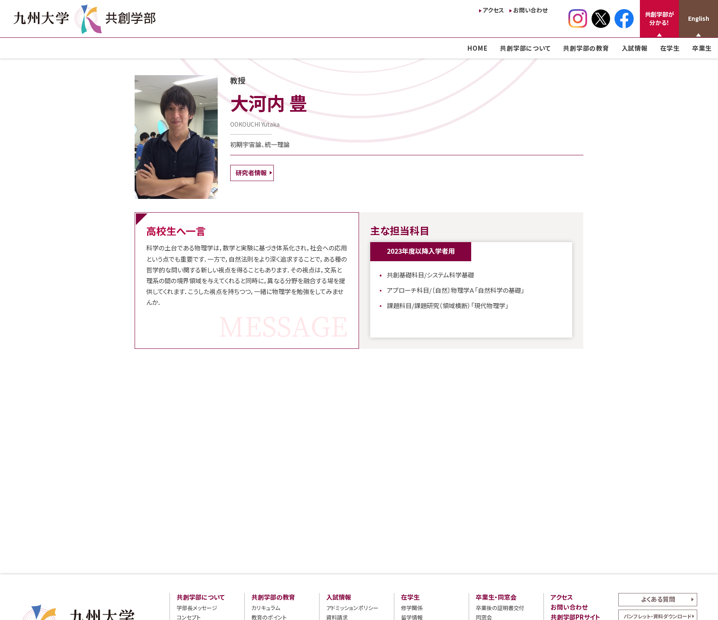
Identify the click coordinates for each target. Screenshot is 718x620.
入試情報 (635, 48)
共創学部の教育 (586, 48)
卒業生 (702, 48)
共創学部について (525, 48)
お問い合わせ (530, 10)
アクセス (493, 10)
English (698, 18)
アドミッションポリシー (352, 608)
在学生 (670, 48)
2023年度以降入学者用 (421, 251)
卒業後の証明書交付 (500, 608)
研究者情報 (251, 172)
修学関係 (412, 608)
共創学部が (659, 18)
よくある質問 (658, 599)
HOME (477, 48)
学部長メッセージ (197, 608)
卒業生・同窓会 (496, 597)
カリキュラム (265, 608)
